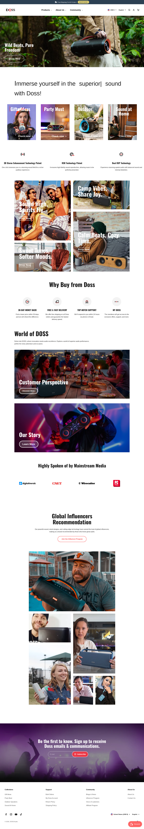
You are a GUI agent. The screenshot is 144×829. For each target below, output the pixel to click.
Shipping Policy (51, 805)
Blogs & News (91, 794)
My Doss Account (52, 798)
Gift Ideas (8, 794)
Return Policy (50, 802)
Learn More (28, 444)
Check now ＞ (26, 136)
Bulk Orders (50, 794)
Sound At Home (10, 805)
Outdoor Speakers (11, 802)
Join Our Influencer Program (72, 539)
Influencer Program (92, 798)
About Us (131, 794)
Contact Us (131, 798)
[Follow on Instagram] (11, 814)
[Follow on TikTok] (21, 814)
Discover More (28, 391)
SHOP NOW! (83, 2)
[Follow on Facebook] (6, 814)
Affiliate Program (92, 805)
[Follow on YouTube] (16, 814)
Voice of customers (92, 802)
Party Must (8, 798)
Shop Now (14, 58)
